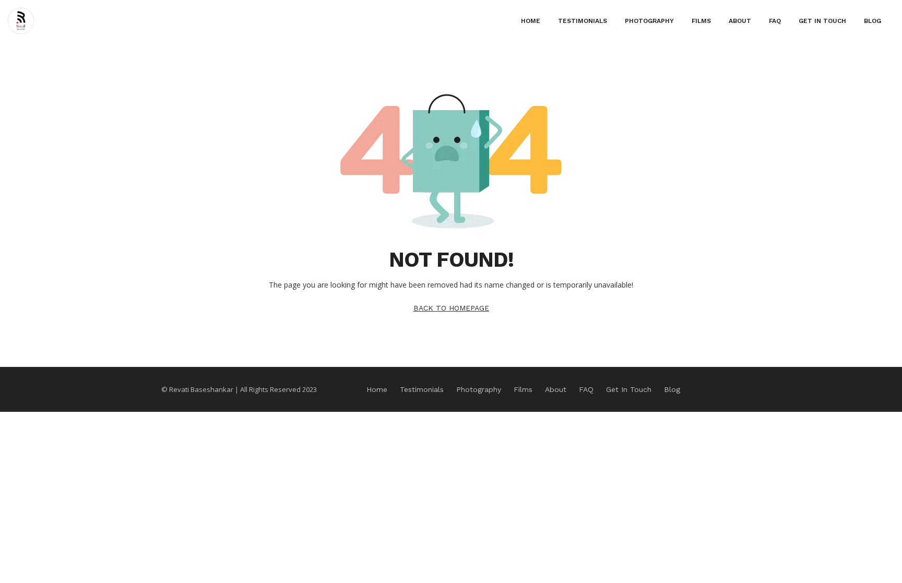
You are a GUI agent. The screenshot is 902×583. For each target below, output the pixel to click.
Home (530, 21)
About (740, 21)
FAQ (775, 21)
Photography (649, 21)
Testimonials (582, 21)
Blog (872, 21)
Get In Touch (822, 21)
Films (701, 21)
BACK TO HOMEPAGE (451, 308)
